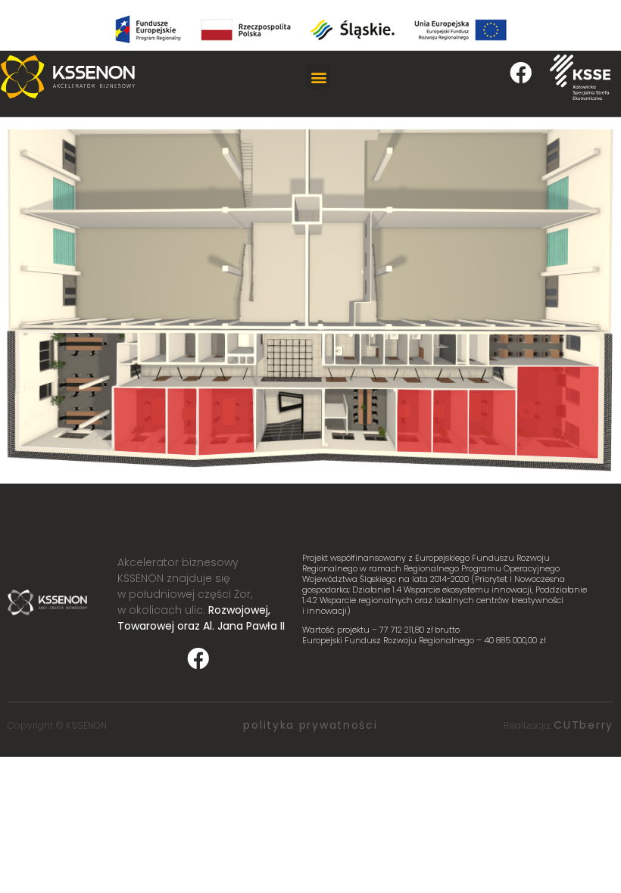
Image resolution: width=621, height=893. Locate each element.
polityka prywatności (310, 725)
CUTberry (583, 725)
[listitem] (72, 391)
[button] (318, 76)
